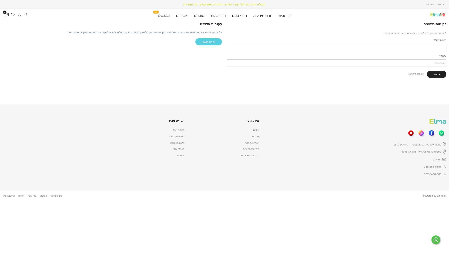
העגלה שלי (179, 149)
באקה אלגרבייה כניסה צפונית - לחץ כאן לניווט (417, 144)
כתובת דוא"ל (439, 40)
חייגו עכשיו (441, 4)
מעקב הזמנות (177, 142)
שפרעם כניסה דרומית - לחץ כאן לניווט (421, 152)
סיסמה (442, 55)
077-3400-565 (432, 174)
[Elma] (438, 14)
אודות (256, 130)
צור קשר (255, 136)
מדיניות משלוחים (250, 155)
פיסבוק (43, 195)
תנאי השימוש (252, 142)
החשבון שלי (178, 130)
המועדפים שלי (177, 136)
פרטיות (181, 155)
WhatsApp (56, 195)
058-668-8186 (432, 166)
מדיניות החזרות (251, 149)
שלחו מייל (430, 4)
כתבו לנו (437, 159)
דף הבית (285, 15)
